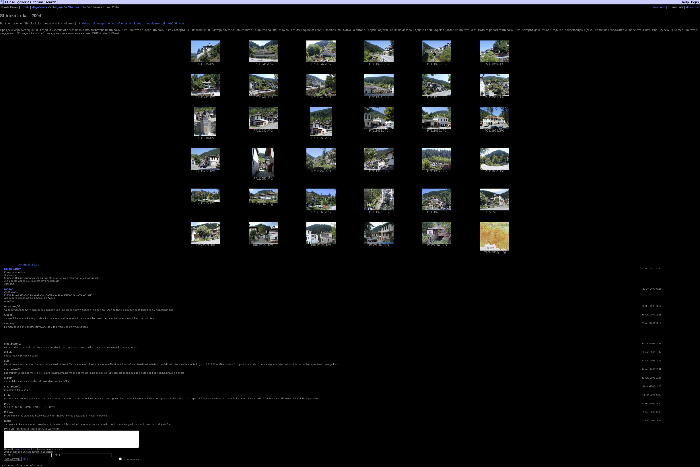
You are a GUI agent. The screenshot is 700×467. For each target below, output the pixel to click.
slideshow (692, 7)
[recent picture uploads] (24, 4)
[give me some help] (685, 4)
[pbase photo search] (50, 4)
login (17, 449)
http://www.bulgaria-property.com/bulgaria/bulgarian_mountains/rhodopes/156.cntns (130, 23)
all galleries (39, 7)
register (26, 449)
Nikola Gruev (12, 268)
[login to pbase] (695, 4)
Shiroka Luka (77, 7)
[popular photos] (369, 4)
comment (24, 264)
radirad (8, 288)
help (25, 458)
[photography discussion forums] (38, 4)
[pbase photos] (8, 4)
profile (25, 7)
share (35, 264)
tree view (659, 7)
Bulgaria (57, 7)
